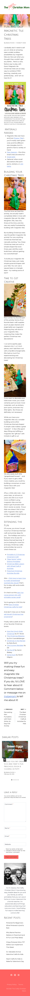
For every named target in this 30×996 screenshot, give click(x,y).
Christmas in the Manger (16, 641)
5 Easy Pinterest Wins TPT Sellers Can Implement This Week (15, 944)
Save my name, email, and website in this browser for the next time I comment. (15, 850)
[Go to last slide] (4, 760)
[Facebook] (11, 975)
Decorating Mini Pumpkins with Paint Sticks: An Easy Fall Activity (8, 718)
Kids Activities (9, 23)
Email (7, 836)
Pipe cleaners (12, 152)
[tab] (11, 779)
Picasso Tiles (18, 138)
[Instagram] (15, 975)
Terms (20, 984)
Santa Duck (11, 655)
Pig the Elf (10, 650)
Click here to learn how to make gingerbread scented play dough (15, 580)
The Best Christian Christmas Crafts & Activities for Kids (21, 716)
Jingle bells (11, 157)
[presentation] (15, 749)
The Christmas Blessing (15, 636)
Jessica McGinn (10, 42)
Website (8, 844)
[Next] (25, 760)
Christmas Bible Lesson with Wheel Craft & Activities (15, 566)
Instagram (10, 696)
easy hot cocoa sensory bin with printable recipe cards (14, 595)
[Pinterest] (18, 975)
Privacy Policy (12, 984)
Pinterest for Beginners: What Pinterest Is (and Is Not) (15, 925)
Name (7, 828)
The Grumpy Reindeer (15, 645)
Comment (9, 804)
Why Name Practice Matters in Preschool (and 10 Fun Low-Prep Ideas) (15, 935)
